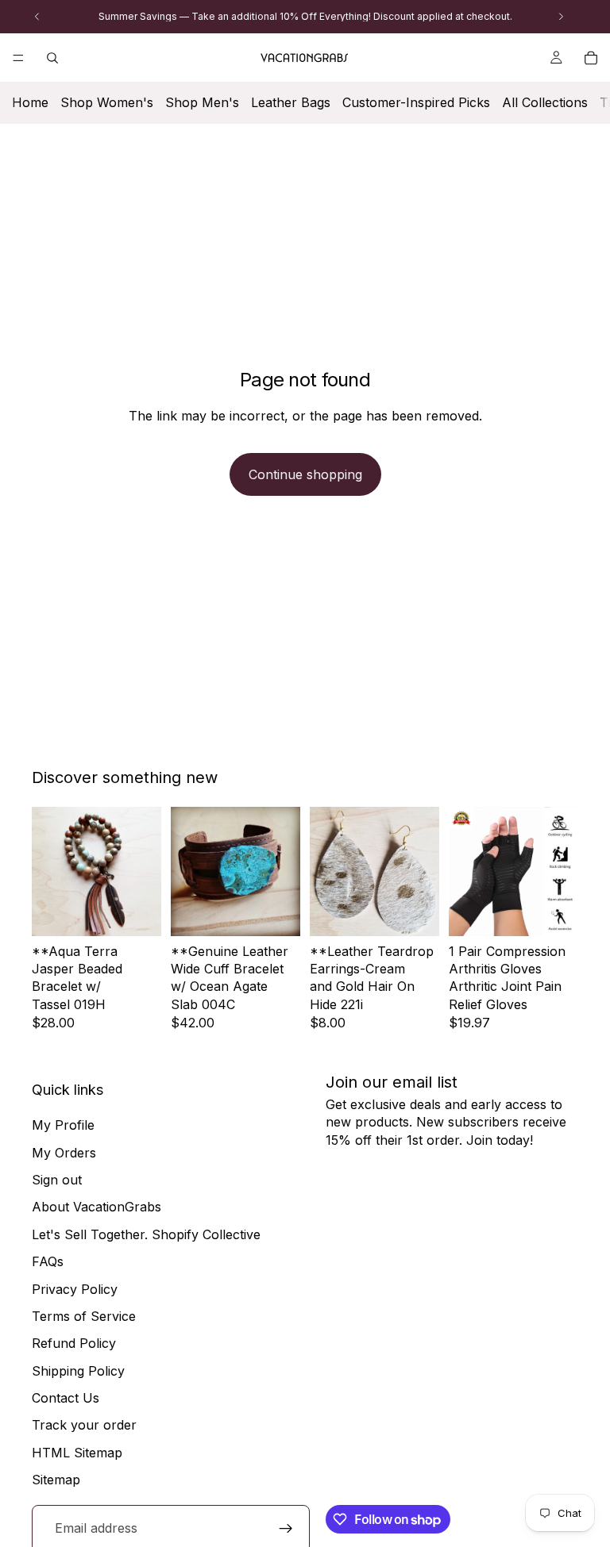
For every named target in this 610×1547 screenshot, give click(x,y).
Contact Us (65, 1398)
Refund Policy (74, 1344)
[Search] (52, 57)
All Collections (545, 102)
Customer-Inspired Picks (416, 102)
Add (150, 911)
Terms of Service (84, 1316)
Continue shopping (305, 474)
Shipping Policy (78, 1371)
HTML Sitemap (77, 1453)
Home (30, 102)
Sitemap (56, 1480)
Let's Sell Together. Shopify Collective (146, 1234)
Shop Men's (202, 102)
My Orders (64, 1153)
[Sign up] (286, 1528)
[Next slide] (143, 871)
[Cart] (590, 57)
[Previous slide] (49, 871)
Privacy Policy (75, 1289)
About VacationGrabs (96, 1207)
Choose (428, 911)
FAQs (48, 1261)
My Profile (63, 1125)
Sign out (57, 1180)
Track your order (84, 1426)
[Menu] (18, 58)
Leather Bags (290, 102)
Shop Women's (106, 102)
